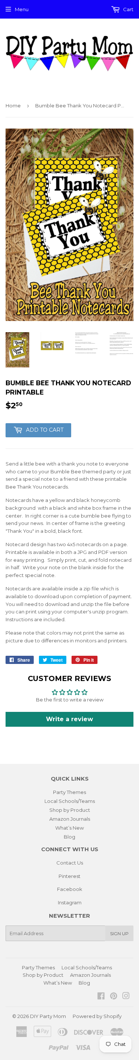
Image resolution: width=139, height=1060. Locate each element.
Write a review (69, 719)
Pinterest (69, 876)
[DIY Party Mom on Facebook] (101, 997)
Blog (69, 837)
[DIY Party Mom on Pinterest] (114, 997)
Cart (127, 9)
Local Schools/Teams (69, 801)
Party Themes (69, 792)
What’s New (69, 828)
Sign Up (119, 933)
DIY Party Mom (48, 1016)
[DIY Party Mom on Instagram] (126, 997)
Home (13, 105)
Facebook (69, 889)
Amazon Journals (69, 819)
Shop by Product (69, 810)
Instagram (70, 902)
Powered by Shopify (97, 1016)
